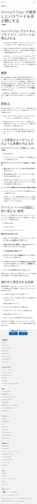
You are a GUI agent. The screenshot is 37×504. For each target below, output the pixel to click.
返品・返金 (4, 378)
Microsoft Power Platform (7, 459)
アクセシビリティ (6, 484)
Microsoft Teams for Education (8, 397)
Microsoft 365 (5, 429)
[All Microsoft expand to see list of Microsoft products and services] (2, 2)
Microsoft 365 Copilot (6, 435)
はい (13, 333)
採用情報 (4, 473)
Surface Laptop (5, 345)
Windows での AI (5, 356)
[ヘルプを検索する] (6, 2)
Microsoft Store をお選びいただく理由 (10, 383)
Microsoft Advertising (6, 432)
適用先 (4, 25)
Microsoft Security (6, 421)
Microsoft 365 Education (7, 399)
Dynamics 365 (5, 427)
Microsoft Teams (5, 438)
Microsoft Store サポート (7, 375)
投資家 (3, 481)
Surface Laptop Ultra (6, 348)
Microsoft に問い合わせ (7, 498)
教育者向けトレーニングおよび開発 (9, 405)
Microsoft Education (6, 391)
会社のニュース (5, 476)
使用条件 (4, 501)
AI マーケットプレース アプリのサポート (11, 451)
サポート (4, 6)
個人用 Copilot (5, 353)
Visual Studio (5, 465)
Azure (3, 424)
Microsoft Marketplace (7, 457)
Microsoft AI (4, 418)
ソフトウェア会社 (6, 462)
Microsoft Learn (5, 448)
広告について (13, 501)
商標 (8, 501)
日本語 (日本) (7, 489)
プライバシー (16, 498)
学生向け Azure (5, 410)
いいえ (23, 333)
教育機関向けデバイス (7, 394)
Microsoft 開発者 (5, 446)
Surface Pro (4, 342)
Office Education (5, 402)
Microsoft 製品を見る (6, 359)
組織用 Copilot (5, 350)
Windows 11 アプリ (6, 361)
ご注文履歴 (4, 380)
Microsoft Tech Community (7, 454)
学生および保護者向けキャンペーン (9, 408)
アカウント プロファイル (7, 369)
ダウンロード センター (7, 372)
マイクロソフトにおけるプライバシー (10, 478)
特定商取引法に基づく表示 (25, 498)
